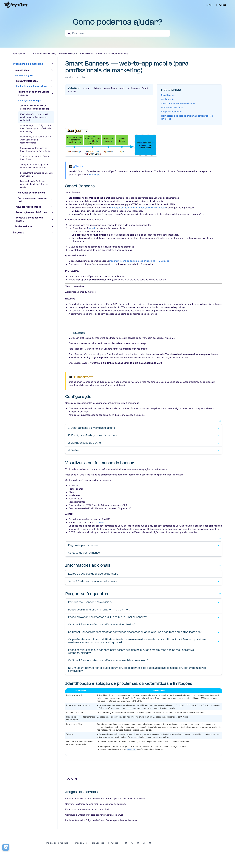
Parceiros (18, 232)
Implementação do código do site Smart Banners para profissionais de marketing (105, 798)
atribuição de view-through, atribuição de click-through (138, 207)
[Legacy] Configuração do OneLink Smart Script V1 (36, 174)
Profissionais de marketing (44, 53)
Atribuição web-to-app (118, 53)
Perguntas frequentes (171, 111)
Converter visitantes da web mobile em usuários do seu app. (95, 804)
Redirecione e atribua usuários (91, 53)
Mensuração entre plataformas (31, 212)
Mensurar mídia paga (27, 80)
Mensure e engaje (67, 53)
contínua (99, 522)
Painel (209, 5)
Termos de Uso (79, 843)
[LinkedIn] (76, 779)
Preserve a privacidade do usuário (29, 219)
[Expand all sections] (220, 420)
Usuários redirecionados (28, 206)
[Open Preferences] (5, 847)
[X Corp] (72, 779)
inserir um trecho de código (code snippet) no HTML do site (139, 260)
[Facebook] (68, 779)
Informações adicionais (172, 107)
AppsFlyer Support (21, 53)
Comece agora (22, 70)
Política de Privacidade (57, 843)
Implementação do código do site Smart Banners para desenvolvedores (101, 820)
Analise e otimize (23, 226)
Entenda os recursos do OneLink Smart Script (88, 809)
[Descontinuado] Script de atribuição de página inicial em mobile (34, 184)
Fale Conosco (97, 843)
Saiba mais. (95, 174)
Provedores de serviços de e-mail (32, 200)
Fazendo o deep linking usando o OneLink (33, 93)
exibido (92, 228)
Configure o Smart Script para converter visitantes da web (94, 814)
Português (221, 5)
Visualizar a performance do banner (178, 103)
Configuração (167, 99)
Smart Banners (168, 95)
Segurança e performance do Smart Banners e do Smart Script (35, 149)
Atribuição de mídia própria (31, 192)
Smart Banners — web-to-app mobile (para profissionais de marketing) (34, 117)
